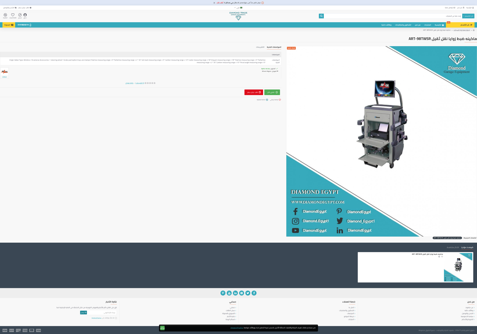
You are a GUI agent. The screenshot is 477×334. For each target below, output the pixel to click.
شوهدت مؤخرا (467, 247)
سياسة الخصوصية (237, 327)
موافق (162, 327)
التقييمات (260, 47)
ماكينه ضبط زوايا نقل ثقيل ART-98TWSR (447, 238)
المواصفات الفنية (274, 47)
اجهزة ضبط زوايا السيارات (462, 30)
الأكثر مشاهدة (453, 247)
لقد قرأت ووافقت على (103, 318)
